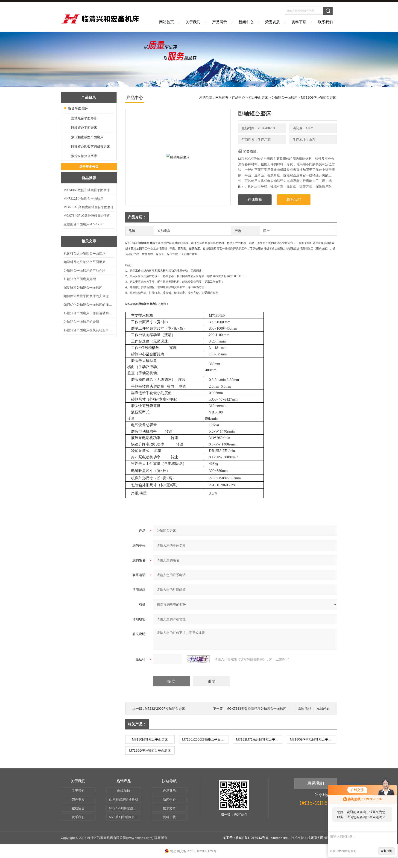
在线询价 (255, 200)
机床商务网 (315, 838)
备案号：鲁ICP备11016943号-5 (245, 838)
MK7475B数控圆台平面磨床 (125, 808)
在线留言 (78, 808)
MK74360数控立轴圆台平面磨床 (87, 190)
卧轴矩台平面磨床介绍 (80, 279)
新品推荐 (89, 178)
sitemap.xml (279, 838)
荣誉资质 (272, 22)
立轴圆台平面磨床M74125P (83, 224)
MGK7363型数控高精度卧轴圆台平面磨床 (256, 708)
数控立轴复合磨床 (84, 156)
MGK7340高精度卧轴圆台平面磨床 (89, 207)
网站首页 (166, 22)
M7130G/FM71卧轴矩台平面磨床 (313, 739)
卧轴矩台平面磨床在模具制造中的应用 (89, 330)
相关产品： (137, 724)
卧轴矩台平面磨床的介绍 (81, 321)
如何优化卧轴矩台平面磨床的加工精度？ (89, 304)
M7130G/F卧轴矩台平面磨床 (150, 750)
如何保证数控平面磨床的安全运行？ (89, 296)
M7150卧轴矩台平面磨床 (150, 739)
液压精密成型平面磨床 (87, 137)
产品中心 (238, 97)
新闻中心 (246, 22)
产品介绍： (137, 217)
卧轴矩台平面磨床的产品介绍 (84, 270)
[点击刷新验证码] (198, 659)
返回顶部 (304, 708)
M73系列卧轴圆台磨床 (125, 817)
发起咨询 (386, 850)
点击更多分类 (89, 166)
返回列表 (323, 708)
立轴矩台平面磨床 (84, 118)
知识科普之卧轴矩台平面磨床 (84, 262)
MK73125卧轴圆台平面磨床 (83, 198)
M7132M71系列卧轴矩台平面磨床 (259, 739)
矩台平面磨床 (78, 108)
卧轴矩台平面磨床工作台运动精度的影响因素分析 (89, 313)
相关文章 (89, 241)
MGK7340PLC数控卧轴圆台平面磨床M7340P (89, 215)
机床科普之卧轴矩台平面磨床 (84, 253)
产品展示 (219, 22)
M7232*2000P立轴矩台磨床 (165, 708)
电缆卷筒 (123, 791)
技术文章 (169, 808)
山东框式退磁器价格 (123, 799)
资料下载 (299, 22)
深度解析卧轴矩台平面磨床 (83, 287)
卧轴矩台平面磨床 (84, 127)
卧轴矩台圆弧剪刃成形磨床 (90, 146)
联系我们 (325, 22)
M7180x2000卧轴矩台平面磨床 (204, 739)
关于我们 (193, 22)
